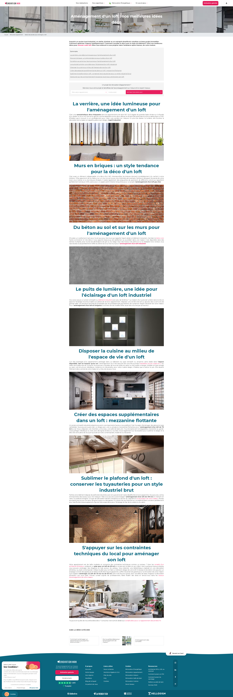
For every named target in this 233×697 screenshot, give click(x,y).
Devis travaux (129, 684)
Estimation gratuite (210, 3)
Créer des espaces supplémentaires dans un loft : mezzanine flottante (96, 70)
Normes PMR (152, 685)
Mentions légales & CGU (112, 672)
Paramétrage (21, 688)
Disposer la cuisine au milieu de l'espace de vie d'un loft (90, 67)
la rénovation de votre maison (147, 498)
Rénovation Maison (131, 675)
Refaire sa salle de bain (155, 682)
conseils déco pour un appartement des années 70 (143, 621)
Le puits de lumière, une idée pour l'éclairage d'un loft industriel (93, 64)
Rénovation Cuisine (131, 681)
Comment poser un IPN (156, 674)
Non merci (8, 688)
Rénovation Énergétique (121, 3)
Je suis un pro (67, 678)
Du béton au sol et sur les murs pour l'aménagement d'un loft (92, 61)
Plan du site (107, 675)
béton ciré (160, 238)
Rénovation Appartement (133, 672)
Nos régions (89, 675)
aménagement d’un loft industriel (133, 243)
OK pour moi (33, 688)
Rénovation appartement (16, 34)
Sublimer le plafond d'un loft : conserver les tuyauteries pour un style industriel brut (100, 74)
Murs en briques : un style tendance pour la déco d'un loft (91, 58)
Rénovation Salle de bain (133, 678)
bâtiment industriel (105, 300)
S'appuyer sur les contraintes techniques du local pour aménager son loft (97, 77)
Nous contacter (109, 669)
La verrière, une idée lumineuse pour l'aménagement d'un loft (93, 55)
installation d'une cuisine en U (150, 363)
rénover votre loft (84, 45)
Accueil (6, 34)
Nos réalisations (82, 3)
